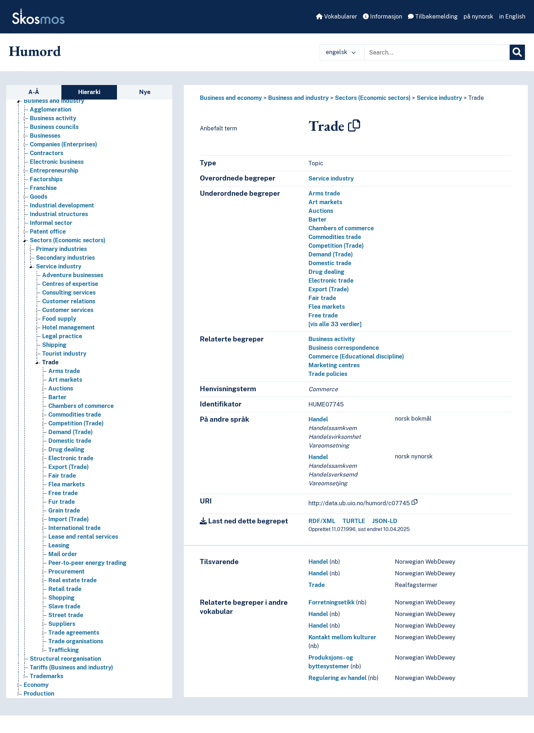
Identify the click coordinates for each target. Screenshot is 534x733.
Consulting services (69, 292)
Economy (36, 684)
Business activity (53, 118)
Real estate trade (72, 580)
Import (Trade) (68, 519)
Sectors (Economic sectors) (67, 240)
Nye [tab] (144, 92)
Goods (38, 196)
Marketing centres (334, 365)
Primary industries (61, 249)
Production (39, 693)
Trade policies (327, 373)
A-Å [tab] (33, 92)
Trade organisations (75, 641)
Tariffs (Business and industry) (71, 667)
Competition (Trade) (76, 423)
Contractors (46, 153)
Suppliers (61, 623)
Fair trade (62, 475)
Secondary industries (65, 257)
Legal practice (62, 336)
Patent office (48, 231)
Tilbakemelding (436, 16)
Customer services (67, 310)
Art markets (65, 379)
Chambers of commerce (81, 405)
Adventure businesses (72, 275)
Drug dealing (66, 449)
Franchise (43, 188)
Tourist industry (64, 353)
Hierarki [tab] (89, 92)
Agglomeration (50, 109)
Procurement (66, 571)
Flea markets (66, 484)
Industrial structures (59, 214)
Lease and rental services (83, 536)
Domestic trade (69, 440)
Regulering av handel (337, 678)
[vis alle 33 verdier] (334, 324)
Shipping (54, 344)
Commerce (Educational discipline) (356, 356)
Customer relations (68, 301)
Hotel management (68, 327)
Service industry (58, 266)
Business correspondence (343, 347)
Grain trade (64, 510)
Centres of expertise (70, 283)
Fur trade (61, 501)
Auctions (60, 388)
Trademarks (46, 676)
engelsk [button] (337, 52)
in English (512, 16)
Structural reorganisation (65, 658)
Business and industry (54, 100)
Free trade (63, 493)
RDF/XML (321, 521)
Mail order (62, 554)
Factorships (46, 179)
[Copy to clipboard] (354, 125)
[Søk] (517, 52)
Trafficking (63, 650)
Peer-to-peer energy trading (87, 562)
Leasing (58, 545)
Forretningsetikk (331, 602)
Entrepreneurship (54, 170)
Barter (57, 397)
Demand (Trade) (70, 432)
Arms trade (64, 371)
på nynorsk (478, 16)
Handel (318, 419)
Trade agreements (73, 632)
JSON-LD (384, 521)
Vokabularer (340, 16)
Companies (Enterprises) (63, 144)
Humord (35, 50)
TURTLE (354, 521)
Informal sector (51, 222)
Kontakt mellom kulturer (342, 637)
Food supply (59, 318)
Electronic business (57, 161)
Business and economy (231, 97)
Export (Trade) (68, 466)
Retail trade (64, 589)
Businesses (45, 135)
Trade (50, 362)
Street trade (65, 615)
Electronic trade (70, 458)
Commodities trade (74, 414)
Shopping (61, 597)
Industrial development (62, 205)
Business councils (54, 126)
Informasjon (385, 16)
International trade (74, 528)
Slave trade (64, 606)
